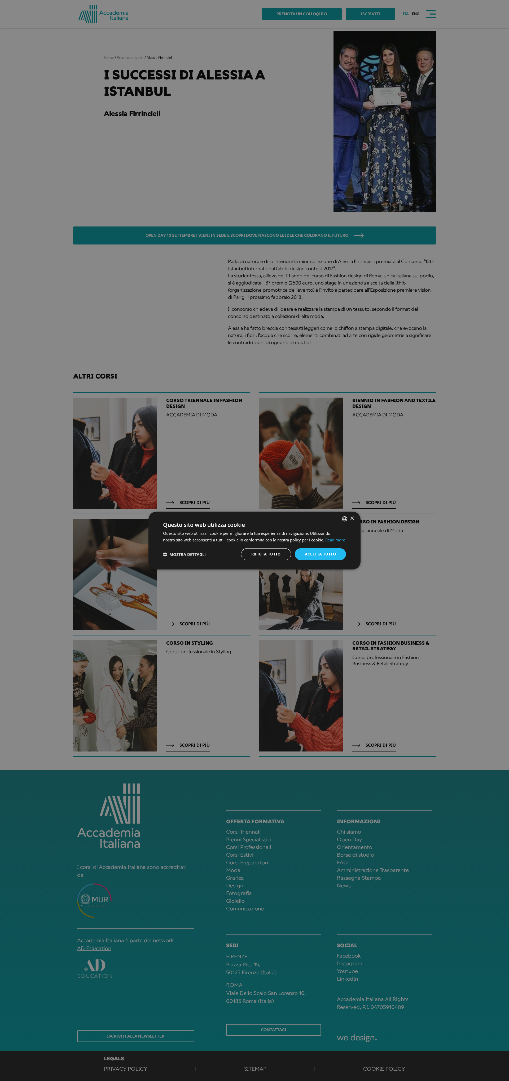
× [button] (352, 519)
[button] (184, 554)
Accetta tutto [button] (320, 554)
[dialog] (254, 540)
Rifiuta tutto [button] (266, 554)
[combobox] (344, 518)
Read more (335, 539)
